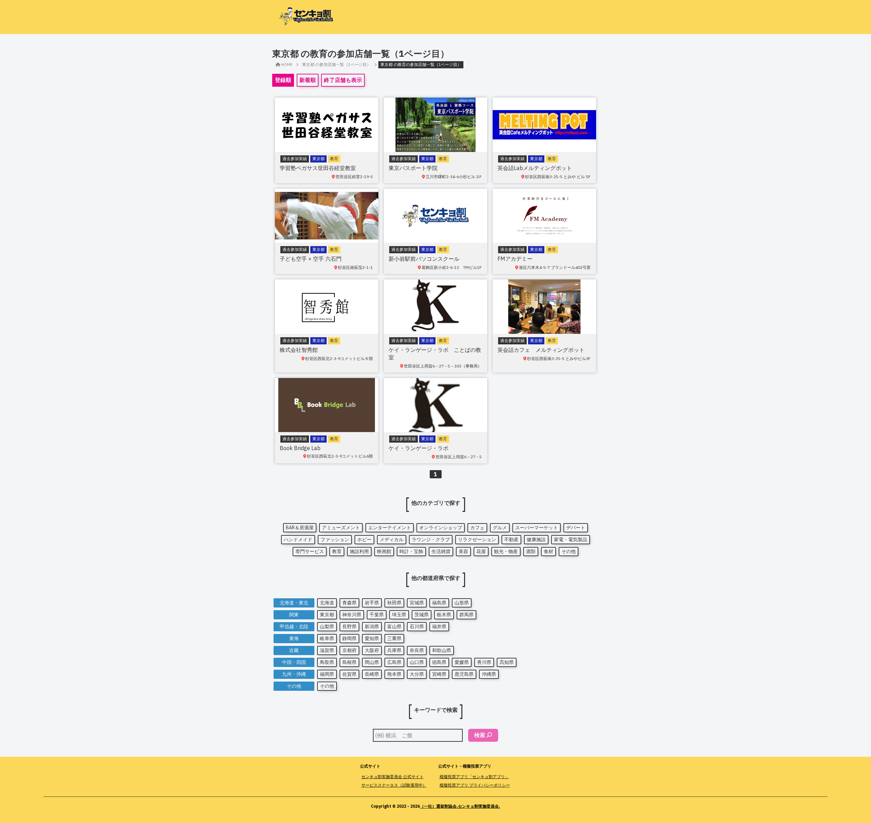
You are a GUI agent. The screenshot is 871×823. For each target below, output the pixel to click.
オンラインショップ (440, 528)
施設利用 (359, 551)
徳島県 (439, 662)
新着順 (307, 79)
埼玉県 (399, 615)
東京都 (327, 615)
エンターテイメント (389, 528)
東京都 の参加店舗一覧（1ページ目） (336, 64)
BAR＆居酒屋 (300, 528)
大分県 (417, 674)
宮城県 (417, 603)
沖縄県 (489, 674)
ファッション (335, 539)
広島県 (394, 662)
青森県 (349, 603)
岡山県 (372, 662)
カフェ (477, 528)
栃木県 (444, 615)
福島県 (439, 603)
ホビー (364, 539)
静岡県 (349, 638)
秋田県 (394, 603)
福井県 (439, 626)
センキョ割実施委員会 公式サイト (392, 776)
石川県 (417, 626)
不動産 (511, 539)
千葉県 (376, 615)
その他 (568, 551)
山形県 (462, 603)
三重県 (394, 638)
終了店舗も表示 (343, 79)
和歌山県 (441, 650)
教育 (337, 551)
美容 (463, 551)
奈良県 (417, 650)
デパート (575, 528)
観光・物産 (506, 551)
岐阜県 (327, 638)
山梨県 (327, 626)
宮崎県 (439, 674)
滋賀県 (327, 650)
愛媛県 (462, 662)
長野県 (349, 626)
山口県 (417, 662)
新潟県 (372, 626)
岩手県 (372, 603)
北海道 (327, 603)
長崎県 (372, 674)
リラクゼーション (477, 539)
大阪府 (372, 650)
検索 (479, 735)
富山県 (394, 626)
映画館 (384, 551)
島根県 (349, 662)
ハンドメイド (298, 539)
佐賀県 (349, 674)
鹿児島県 (464, 674)
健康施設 (536, 539)
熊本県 (394, 674)
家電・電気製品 (570, 539)
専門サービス (309, 551)
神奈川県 (351, 615)
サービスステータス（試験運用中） (394, 785)
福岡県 (327, 674)
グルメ (500, 528)
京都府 (349, 650)
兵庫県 (394, 650)
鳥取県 (327, 662)
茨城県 (421, 615)
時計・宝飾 (411, 551)
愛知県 (372, 638)
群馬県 (466, 615)
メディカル (392, 539)
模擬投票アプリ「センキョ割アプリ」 (474, 776)
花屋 (481, 551)
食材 (548, 551)
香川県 (484, 662)
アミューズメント (341, 528)
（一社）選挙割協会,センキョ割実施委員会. (460, 806)
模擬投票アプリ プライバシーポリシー (475, 785)
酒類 (531, 551)
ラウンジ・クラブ (431, 539)
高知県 (506, 662)
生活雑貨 (440, 551)
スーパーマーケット (536, 528)
